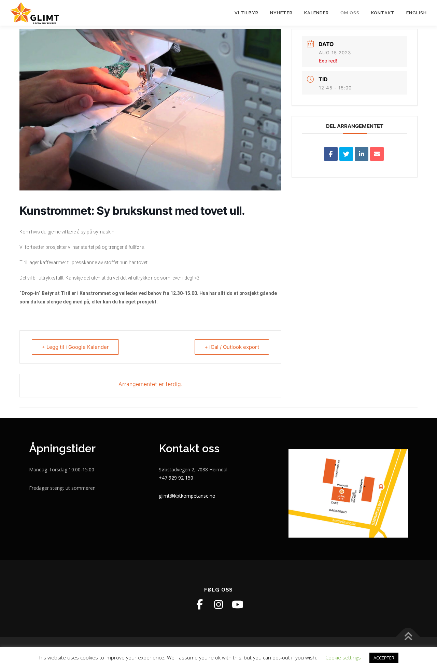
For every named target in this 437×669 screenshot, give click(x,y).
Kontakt (383, 12)
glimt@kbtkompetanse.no (187, 496)
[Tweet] (346, 154)
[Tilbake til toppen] (408, 637)
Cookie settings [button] (343, 657)
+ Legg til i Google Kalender (75, 347)
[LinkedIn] (361, 154)
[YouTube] (237, 604)
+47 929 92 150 (176, 477)
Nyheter (281, 12)
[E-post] (377, 154)
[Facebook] (199, 604)
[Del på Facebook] (331, 154)
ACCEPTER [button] (383, 658)
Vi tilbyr (246, 12)
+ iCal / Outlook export (232, 347)
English (416, 12)
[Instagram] (218, 604)
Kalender (316, 12)
